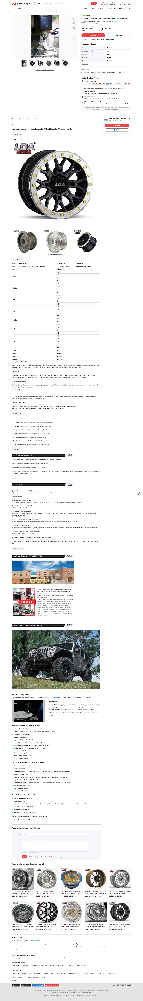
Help (101, 8)
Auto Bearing (16, 965)
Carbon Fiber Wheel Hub (83, 965)
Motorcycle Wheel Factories (58, 973)
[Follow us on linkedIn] (130, 985)
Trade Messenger (38, 985)
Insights (106, 990)
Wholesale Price (81, 990)
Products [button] (38, 3)
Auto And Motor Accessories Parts (21, 950)
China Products (46, 990)
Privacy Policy (97, 995)
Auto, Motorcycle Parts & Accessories (26, 12)
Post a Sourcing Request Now (58, 857)
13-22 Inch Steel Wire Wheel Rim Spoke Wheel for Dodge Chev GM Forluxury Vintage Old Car (70, 926)
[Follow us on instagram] (123, 985)
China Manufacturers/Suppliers (58, 990)
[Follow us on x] (120, 985)
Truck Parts (104, 947)
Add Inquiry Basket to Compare (45, 70)
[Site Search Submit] (94, 3)
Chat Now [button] (120, 35)
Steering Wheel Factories (19, 973)
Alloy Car (45, 973)
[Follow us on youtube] (125, 985)
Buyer (93, 8)
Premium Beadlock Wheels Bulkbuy (36, 977)
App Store (16, 985)
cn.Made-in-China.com (87, 992)
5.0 (111, 121)
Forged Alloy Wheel (76, 944)
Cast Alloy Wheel (105, 944)
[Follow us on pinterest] (128, 985)
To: (20, 838)
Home (13, 12)
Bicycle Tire (26, 965)
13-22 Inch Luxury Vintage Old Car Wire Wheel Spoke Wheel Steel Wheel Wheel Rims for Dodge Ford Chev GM (71, 893)
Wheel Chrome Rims (18, 977)
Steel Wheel (15, 947)
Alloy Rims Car (101, 973)
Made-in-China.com (64, 992)
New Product (15, 944)
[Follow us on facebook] (118, 985)
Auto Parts (40, 12)
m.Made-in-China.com (75, 992)
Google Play (26, 985)
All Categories (17, 8)
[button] (89, 3)
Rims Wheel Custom (88, 973)
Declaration (88, 995)
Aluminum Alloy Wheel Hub (57, 965)
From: (19, 834)
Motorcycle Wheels (76, 947)
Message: (18, 843)
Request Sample (110, 39)
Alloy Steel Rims (112, 973)
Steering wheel (45, 944)
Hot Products (38, 990)
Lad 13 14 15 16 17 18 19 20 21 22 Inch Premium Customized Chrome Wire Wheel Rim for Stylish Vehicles (22, 926)
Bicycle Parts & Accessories (40, 965)
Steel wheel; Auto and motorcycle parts (34, 766)
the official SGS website (51, 697)
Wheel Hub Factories (34, 973)
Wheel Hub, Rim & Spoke (51, 12)
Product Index (100, 990)
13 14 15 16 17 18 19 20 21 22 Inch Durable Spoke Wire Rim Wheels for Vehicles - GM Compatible (21, 893)
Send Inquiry (93, 35)
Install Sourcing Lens (53, 985)
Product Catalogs (35, 940)
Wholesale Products (71, 990)
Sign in (129, 4)
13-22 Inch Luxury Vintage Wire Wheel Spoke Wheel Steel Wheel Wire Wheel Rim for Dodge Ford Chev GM (95, 926)
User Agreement (80, 995)
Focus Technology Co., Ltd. (60, 995)
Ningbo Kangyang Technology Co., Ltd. (95, 21)
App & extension (111, 8)
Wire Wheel (44, 947)
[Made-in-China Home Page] (21, 3)
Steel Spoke (70, 965)
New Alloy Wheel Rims (74, 973)
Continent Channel (91, 990)
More (13, 980)
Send (24, 857)
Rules (130, 8)
